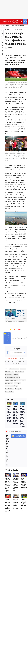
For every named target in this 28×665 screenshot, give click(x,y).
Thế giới (20, 25)
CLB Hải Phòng (9, 389)
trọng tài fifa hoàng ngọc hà (12, 377)
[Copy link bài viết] (22, 338)
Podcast (4, 21)
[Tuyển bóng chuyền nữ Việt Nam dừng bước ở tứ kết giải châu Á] (24, 475)
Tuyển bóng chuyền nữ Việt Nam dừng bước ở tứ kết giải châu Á (24, 482)
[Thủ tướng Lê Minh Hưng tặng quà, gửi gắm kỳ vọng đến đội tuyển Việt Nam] (16, 496)
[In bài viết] (2, 54)
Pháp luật (24, 25)
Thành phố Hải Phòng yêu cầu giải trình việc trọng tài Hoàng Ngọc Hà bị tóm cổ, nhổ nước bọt (15, 415)
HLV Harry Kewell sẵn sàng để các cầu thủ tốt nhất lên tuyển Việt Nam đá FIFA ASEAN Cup (8, 484)
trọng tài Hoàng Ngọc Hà (11, 374)
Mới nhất (5, 25)
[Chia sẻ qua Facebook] (18, 338)
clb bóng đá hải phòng (11, 386)
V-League (23, 369)
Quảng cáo (17, 21)
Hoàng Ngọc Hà (19, 371)
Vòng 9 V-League (14, 369)
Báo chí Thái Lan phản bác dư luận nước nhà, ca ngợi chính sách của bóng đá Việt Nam (8, 506)
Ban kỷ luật (18, 389)
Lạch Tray (22, 380)
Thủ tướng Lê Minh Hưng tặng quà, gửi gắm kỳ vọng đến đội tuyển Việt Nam (15, 505)
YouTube (9, 21)
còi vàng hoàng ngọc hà (11, 380)
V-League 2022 (9, 371)
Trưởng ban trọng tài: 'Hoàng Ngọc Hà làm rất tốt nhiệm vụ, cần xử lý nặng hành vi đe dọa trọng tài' (22, 416)
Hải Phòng (17, 383)
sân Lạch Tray (9, 383)
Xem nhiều (9, 25)
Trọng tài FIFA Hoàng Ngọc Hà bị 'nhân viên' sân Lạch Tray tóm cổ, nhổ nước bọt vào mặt (9, 414)
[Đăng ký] (18, 436)
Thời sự (16, 25)
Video (13, 25)
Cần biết (14, 21)
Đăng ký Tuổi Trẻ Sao (25, 22)
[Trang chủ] (1, 25)
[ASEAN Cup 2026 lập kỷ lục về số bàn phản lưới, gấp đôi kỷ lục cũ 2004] (24, 496)
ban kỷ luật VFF (9, 391)
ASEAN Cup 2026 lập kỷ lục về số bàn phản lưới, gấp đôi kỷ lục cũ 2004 (23, 505)
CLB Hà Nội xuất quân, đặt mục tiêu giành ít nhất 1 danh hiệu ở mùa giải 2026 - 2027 (16, 484)
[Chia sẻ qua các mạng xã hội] (25, 338)
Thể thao (7, 29)
